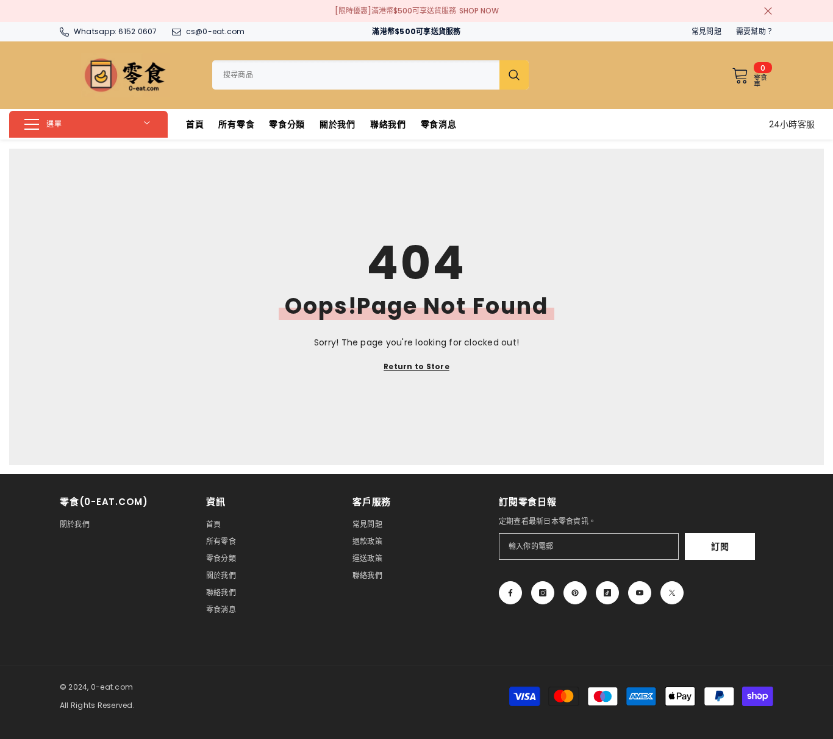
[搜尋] (370, 75)
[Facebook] (510, 592)
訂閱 (720, 546)
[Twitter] (672, 592)
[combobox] (355, 75)
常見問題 (706, 31)
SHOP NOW (479, 10)
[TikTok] (607, 592)
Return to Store (416, 366)
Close (768, 11)
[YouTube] (639, 592)
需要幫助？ (754, 31)
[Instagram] (542, 592)
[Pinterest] (575, 592)
